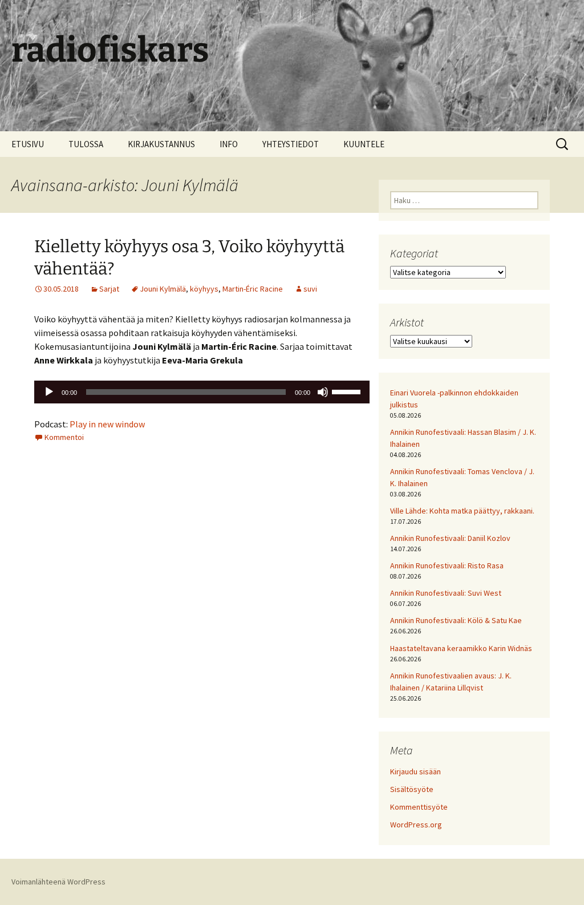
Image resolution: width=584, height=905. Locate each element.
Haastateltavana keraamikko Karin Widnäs (461, 648)
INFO (229, 144)
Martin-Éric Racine (252, 289)
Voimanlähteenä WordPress (58, 881)
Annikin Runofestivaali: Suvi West (445, 593)
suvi (310, 289)
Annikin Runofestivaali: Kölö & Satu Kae (456, 620)
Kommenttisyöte (419, 807)
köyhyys (204, 289)
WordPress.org (416, 824)
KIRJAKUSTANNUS (161, 144)
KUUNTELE (363, 144)
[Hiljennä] (322, 392)
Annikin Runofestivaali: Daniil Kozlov (450, 538)
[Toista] (49, 392)
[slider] (348, 391)
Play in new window (107, 424)
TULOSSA (85, 144)
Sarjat (109, 289)
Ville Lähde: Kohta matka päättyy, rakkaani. (462, 511)
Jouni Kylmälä (163, 289)
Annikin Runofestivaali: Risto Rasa (447, 565)
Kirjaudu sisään (415, 771)
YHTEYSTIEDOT (290, 144)
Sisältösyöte (411, 789)
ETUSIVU (27, 144)
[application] (202, 392)
